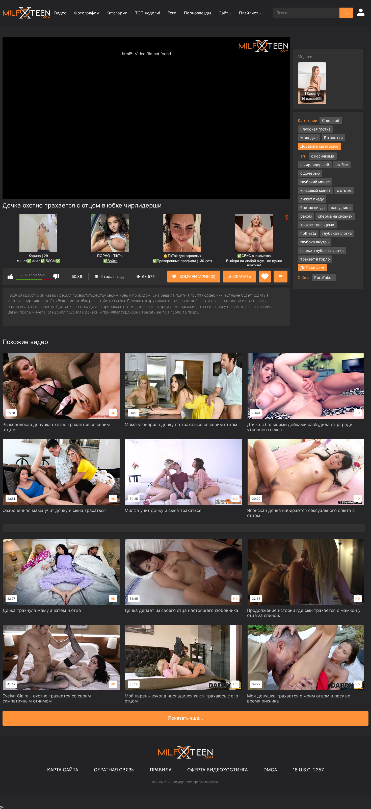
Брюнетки (333, 137)
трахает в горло (315, 259)
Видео (60, 12)
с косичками (322, 156)
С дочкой (330, 120)
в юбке (341, 164)
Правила (161, 769)
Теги (172, 12)
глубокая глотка (337, 233)
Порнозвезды (197, 12)
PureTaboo (324, 277)
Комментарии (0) (197, 276)
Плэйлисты (250, 12)
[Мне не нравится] (56, 276)
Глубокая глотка (315, 129)
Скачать (241, 276)
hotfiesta (308, 233)
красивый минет (315, 190)
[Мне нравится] (10, 276)
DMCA (270, 769)
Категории (117, 12)
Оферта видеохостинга (217, 769)
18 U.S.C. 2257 (308, 769)
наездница (341, 207)
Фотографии (86, 12)
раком (306, 216)
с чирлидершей (314, 164)
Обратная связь (114, 769)
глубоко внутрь (314, 242)
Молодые (309, 137)
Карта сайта (62, 769)
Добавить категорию (319, 146)
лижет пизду (312, 199)
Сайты (225, 12)
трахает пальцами (317, 224)
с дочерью (310, 173)
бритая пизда (312, 207)
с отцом (344, 190)
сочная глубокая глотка (321, 250)
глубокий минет (315, 181)
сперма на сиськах (335, 216)
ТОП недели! (147, 12)
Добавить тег (312, 267)
